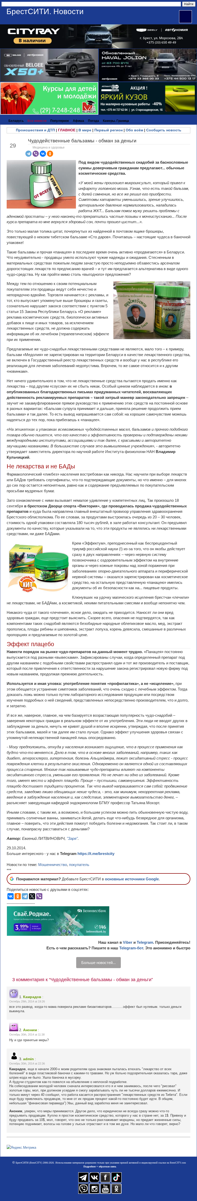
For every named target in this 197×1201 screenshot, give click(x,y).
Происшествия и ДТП (35, 130)
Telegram (145, 942)
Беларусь (16, 121)
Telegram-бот (131, 948)
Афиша (78, 121)
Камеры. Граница (116, 121)
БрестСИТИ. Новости (45, 11)
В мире (84, 130)
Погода (93, 121)
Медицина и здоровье (49, 147)
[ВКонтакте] (43, 154)
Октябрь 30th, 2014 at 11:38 (27, 1034)
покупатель (79, 864)
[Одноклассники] (50, 154)
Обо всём (134, 130)
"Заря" (72, 838)
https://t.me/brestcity (95, 853)
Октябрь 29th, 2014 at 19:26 (27, 1001)
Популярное (59, 121)
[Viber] (36, 154)
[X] (32, 896)
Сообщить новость (163, 130)
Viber (127, 942)
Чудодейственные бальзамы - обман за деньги (82, 140)
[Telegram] (28, 154)
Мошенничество (52, 864)
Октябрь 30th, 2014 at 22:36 (27, 1063)
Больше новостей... (98, 962)
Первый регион (108, 130)
